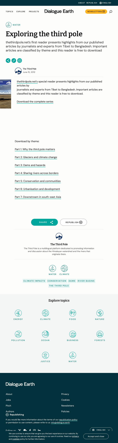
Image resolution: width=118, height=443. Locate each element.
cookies (15, 439)
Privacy (65, 394)
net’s (35, 81)
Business (72, 340)
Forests (100, 340)
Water (72, 361)
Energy (18, 319)
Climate (45, 319)
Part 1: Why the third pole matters (35, 149)
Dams (72, 281)
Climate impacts (34, 281)
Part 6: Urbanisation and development (37, 189)
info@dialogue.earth (60, 422)
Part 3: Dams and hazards (30, 165)
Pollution (18, 340)
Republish (91, 3)
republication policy (68, 419)
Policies (65, 411)
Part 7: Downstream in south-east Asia (38, 197)
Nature (99, 319)
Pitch (8, 405)
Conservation (56, 281)
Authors (10, 411)
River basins (86, 281)
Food (72, 319)
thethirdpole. (24, 81)
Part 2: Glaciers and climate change (36, 157)
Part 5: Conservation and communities (38, 181)
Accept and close (96, 436)
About (81, 3)
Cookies (65, 399)
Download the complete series (35, 101)
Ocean (45, 340)
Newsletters (94, 11)
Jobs (8, 399)
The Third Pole (59, 285)
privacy (75, 436)
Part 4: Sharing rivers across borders (36, 173)
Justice (45, 361)
